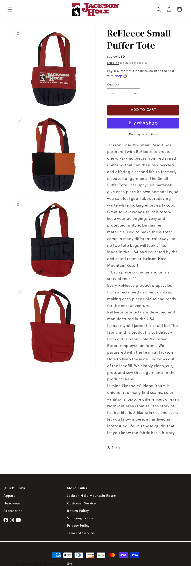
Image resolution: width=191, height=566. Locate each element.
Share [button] (116, 447)
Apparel (10, 496)
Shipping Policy (80, 518)
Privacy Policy (78, 526)
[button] (10, 9)
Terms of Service (80, 533)
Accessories (12, 511)
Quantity (113, 84)
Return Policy (78, 511)
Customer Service (81, 503)
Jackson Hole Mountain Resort (91, 496)
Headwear (11, 503)
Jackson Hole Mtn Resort (36, 563)
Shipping (113, 62)
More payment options (143, 134)
